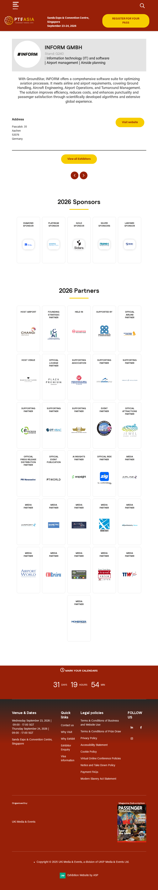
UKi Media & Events (23, 822)
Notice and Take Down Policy (98, 765)
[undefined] (79, 629)
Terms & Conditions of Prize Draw (101, 731)
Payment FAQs (89, 772)
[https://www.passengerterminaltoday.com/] (54, 487)
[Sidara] (79, 245)
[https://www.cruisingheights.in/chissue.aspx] (104, 532)
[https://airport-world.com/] (28, 580)
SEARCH (142, 5)
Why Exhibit (68, 739)
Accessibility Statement (94, 745)
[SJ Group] (28, 245)
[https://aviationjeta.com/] (79, 532)
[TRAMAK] (104, 245)
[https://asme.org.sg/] (79, 387)
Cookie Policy (89, 751)
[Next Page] (83, 175)
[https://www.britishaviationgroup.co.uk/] (104, 387)
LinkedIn (132, 727)
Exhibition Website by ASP (82, 875)
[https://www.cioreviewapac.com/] (54, 582)
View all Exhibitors (79, 159)
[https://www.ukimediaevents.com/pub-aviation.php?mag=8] (131, 823)
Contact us (67, 725)
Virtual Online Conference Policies (101, 758)
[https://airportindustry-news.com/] (130, 532)
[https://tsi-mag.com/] (79, 582)
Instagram (132, 738)
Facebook (141, 727)
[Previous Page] (74, 175)
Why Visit (66, 732)
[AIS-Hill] (129, 245)
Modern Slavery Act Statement (98, 778)
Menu (15, 9)
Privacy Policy (89, 738)
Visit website (130, 122)
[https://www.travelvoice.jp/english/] (104, 582)
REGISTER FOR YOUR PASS (125, 20)
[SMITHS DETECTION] (54, 245)
